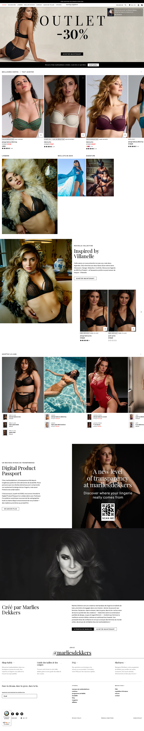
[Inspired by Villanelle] (36, 281)
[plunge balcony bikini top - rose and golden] (5, 146)
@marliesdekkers (72, 652)
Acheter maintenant (72, 54)
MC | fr (133, 5)
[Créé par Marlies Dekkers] (72, 564)
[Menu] (10, 711)
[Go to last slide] (3, 34)
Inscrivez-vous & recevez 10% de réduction (13, 692)
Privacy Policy (76, 718)
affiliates (74, 702)
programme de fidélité (78, 693)
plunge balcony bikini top (9, 142)
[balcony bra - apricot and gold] (86, 146)
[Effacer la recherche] (124, 5)
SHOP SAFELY (93, 65)
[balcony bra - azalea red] (88, 146)
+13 (92, 146)
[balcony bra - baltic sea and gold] (89, 146)
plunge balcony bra (85, 336)
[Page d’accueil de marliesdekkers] (72, 5)
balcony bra (47, 142)
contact (117, 695)
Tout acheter (28, 72)
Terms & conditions (107, 718)
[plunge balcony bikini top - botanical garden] (4, 146)
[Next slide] (141, 34)
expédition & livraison (121, 691)
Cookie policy (137, 718)
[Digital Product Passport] (108, 486)
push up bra (111, 336)
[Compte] (138, 5)
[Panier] (142, 5)
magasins (75, 700)
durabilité (75, 695)
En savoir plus (10, 509)
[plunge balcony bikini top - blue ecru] (2, 146)
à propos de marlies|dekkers (80, 689)
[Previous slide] (4, 106)
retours (117, 693)
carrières (74, 691)
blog (73, 698)
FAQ (116, 689)
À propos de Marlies (83, 629)
